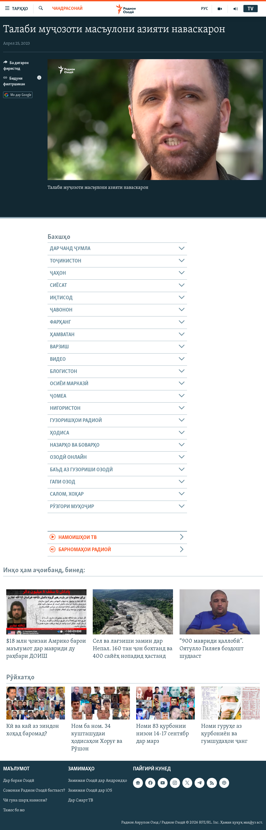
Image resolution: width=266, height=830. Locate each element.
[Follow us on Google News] (138, 783)
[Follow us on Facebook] (150, 783)
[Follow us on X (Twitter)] (187, 783)
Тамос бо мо (14, 810)
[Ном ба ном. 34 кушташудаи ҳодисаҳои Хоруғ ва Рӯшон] (100, 703)
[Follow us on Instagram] (175, 783)
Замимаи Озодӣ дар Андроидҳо (97, 781)
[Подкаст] (224, 783)
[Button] (22, 67)
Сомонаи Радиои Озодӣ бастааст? (34, 791)
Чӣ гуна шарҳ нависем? (25, 801)
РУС (204, 9)
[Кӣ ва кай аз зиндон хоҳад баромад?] (35, 703)
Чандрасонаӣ (67, 8)
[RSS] (212, 783)
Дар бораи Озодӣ (18, 781)
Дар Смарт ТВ (80, 801)
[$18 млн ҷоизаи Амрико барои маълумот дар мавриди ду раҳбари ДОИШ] (46, 611)
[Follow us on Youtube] (163, 783)
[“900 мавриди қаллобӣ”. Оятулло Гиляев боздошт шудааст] (219, 611)
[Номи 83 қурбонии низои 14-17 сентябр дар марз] (165, 703)
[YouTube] (220, 9)
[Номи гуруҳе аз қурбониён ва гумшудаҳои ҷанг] (230, 703)
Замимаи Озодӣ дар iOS (90, 791)
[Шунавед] (235, 9)
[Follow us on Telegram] (199, 783)
